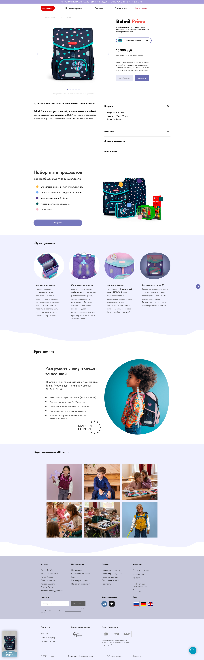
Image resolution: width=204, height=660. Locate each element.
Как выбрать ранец (80, 580)
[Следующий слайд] (198, 286)
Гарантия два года (110, 577)
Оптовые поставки (141, 570)
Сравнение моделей (80, 573)
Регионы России (48, 641)
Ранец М (45, 580)
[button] (99, 8)
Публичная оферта (114, 656)
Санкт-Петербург (48, 637)
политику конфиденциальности (73, 610)
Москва (44, 633)
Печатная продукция (80, 583)
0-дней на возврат (111, 580)
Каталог (74, 577)
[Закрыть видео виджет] (17, 631)
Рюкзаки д (45, 590)
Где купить (106, 583)
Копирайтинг (138, 656)
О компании (138, 574)
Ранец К (44, 573)
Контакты (137, 577)
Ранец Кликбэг (47, 570)
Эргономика (76, 570)
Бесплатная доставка (111, 570)
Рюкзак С (45, 583)
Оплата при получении (112, 573)
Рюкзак (44, 587)
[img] (112, 604)
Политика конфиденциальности (80, 656)
